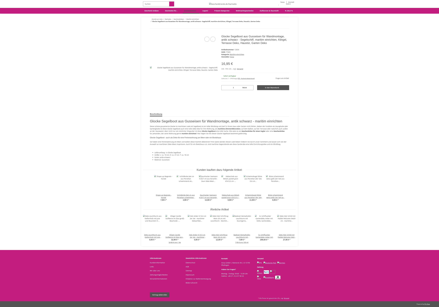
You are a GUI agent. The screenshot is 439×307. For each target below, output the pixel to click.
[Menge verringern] (223, 87)
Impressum (190, 275)
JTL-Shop (427, 304)
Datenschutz (190, 263)
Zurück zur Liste (157, 19)
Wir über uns (155, 271)
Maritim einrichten (237, 54)
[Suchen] (171, 3)
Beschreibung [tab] (156, 114)
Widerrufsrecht (191, 283)
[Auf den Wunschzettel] (212, 39)
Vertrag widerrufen (159, 295)
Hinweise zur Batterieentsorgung (198, 279)
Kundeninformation (157, 263)
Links (152, 267)
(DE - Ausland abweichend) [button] (246, 78)
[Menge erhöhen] (250, 87)
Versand (240, 69)
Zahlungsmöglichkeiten (159, 275)
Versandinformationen (158, 279)
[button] (274, 4)
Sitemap (189, 271)
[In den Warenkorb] (152, 33)
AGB (187, 267)
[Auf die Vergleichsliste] (206, 39)
